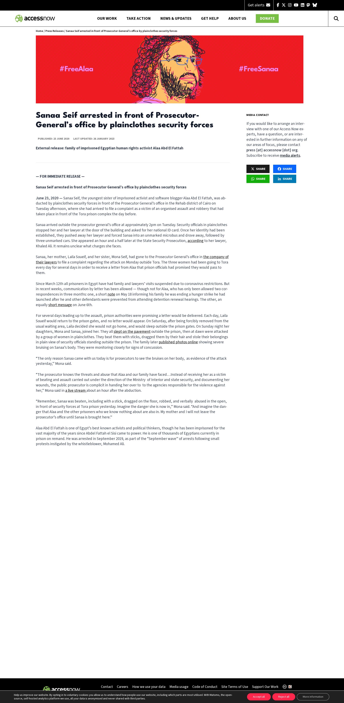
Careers (122, 686)
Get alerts (256, 5)
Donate (267, 18)
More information (313, 697)
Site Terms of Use (234, 686)
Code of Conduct (204, 686)
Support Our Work (265, 686)
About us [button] (237, 18)
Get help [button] (210, 18)
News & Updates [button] (176, 18)
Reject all (283, 697)
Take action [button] (138, 18)
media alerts (290, 155)
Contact (107, 686)
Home (39, 31)
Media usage (178, 686)
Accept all (259, 697)
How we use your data (148, 686)
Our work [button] (107, 18)
